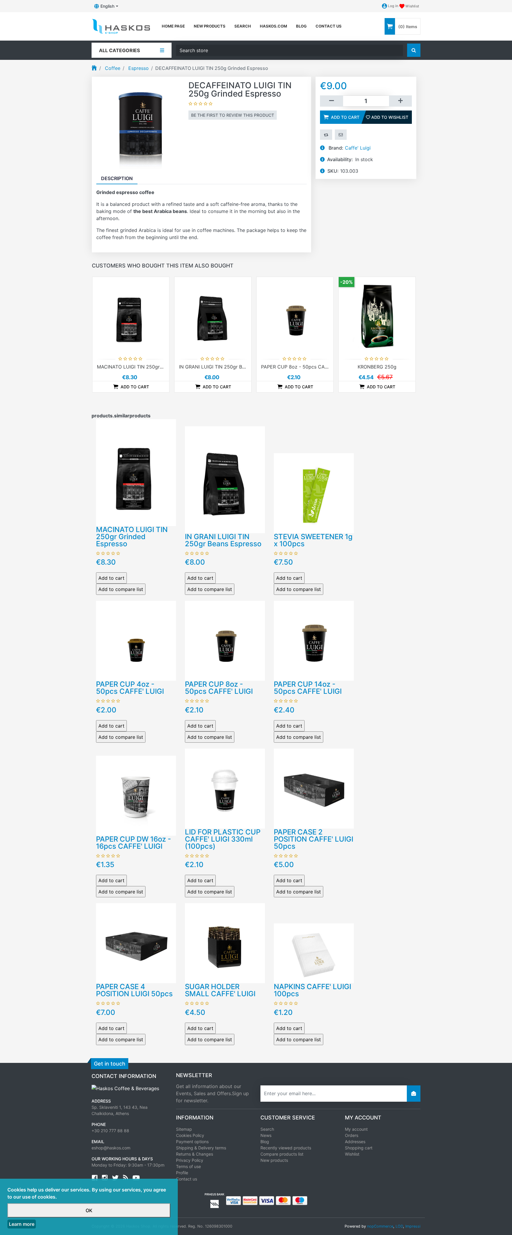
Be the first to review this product (232, 115)
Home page (173, 26)
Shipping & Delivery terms (201, 1147)
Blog (264, 1141)
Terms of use (188, 1166)
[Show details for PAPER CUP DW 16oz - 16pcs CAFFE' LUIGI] (136, 795)
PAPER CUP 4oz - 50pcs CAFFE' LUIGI (130, 688)
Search (242, 26)
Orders (351, 1135)
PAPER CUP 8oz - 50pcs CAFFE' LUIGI (304, 367)
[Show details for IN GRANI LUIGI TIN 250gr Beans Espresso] (213, 315)
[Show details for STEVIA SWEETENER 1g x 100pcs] (314, 493)
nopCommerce (380, 1226)
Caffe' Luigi (358, 148)
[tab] (116, 178)
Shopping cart (358, 1147)
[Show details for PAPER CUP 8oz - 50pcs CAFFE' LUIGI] (295, 315)
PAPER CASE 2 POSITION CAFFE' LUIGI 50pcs (313, 839)
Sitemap (184, 1129)
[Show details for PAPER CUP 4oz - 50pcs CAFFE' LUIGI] (136, 640)
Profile (182, 1172)
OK (89, 1210)
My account (356, 1129)
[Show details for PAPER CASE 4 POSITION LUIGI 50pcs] (136, 943)
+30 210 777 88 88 (110, 1130)
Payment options (192, 1141)
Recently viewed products (285, 1147)
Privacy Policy (189, 1160)
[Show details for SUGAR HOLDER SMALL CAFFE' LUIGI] (225, 943)
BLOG (301, 26)
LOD (399, 1226)
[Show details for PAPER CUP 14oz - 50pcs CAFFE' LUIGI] (314, 640)
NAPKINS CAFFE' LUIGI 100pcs (312, 990)
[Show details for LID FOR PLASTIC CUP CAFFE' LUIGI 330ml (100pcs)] (225, 788)
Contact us (329, 26)
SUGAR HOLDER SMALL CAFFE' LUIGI (220, 990)
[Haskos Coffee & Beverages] (125, 1088)
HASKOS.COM (273, 26)
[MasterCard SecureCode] (250, 1200)
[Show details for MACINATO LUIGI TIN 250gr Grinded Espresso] (130, 315)
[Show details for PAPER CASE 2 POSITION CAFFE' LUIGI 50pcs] (314, 788)
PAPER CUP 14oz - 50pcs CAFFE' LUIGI (308, 688)
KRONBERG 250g (377, 367)
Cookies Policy (190, 1135)
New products (209, 26)
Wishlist (352, 1153)
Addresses (355, 1141)
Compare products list (281, 1153)
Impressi (412, 1226)
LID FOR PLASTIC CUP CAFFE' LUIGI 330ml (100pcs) (222, 839)
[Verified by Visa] (233, 1200)
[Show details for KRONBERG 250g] (377, 315)
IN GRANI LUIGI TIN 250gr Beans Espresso (226, 367)
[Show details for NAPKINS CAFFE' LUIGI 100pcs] (314, 953)
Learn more (21, 1224)
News (265, 1135)
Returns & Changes (194, 1153)
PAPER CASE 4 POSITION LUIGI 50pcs (134, 990)
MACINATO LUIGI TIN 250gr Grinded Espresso (149, 367)
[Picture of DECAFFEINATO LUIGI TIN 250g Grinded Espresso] (140, 124)
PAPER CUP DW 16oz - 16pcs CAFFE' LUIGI (133, 842)
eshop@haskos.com (111, 1147)
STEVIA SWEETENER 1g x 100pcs (313, 540)
